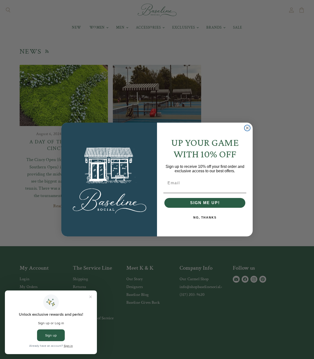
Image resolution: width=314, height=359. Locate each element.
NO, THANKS (205, 217)
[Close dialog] (247, 128)
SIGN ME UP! (205, 203)
